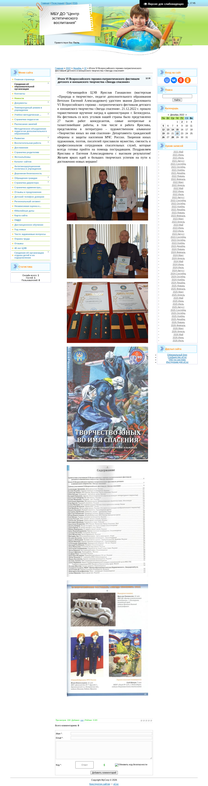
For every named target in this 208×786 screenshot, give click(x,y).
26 (163, 137)
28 (172, 137)
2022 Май (178, 188)
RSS (75, 3)
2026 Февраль (178, 325)
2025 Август (178, 307)
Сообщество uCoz (177, 357)
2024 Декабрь (178, 282)
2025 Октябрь (178, 313)
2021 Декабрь (178, 173)
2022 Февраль (178, 179)
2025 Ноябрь (178, 316)
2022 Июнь (178, 191)
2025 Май (178, 298)
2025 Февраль (178, 289)
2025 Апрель (178, 295)
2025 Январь (178, 285)
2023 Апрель (178, 222)
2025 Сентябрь (178, 310)
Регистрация (57, 3)
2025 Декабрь (178, 319)
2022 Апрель (178, 185)
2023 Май (178, 225)
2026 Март (178, 328)
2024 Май (178, 261)
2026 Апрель (178, 331)
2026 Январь (178, 322)
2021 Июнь (178, 155)
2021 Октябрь (178, 167)
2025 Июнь (178, 301)
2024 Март (178, 255)
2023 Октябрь (178, 240)
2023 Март (178, 218)
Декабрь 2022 (177, 115)
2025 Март (178, 292)
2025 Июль (178, 304)
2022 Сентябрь (178, 200)
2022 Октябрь (178, 203)
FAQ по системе (177, 359)
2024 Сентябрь (178, 273)
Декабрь (77, 68)
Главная (45, 3)
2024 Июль (178, 267)
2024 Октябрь (178, 276)
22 (85, 68)
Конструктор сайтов (99, 784)
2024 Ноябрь (178, 279)
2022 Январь (178, 176)
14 (172, 129)
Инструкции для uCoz (177, 362)
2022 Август (178, 197)
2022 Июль (178, 194)
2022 (68, 68)
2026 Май (178, 334)
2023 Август (178, 234)
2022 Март (178, 182)
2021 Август (178, 161)
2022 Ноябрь (178, 206)
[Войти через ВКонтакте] (174, 80)
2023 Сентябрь (178, 237)
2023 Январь (178, 212)
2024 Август (178, 270)
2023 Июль (178, 231)
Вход (68, 3)
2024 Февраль (178, 252)
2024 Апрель (178, 258)
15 (177, 129)
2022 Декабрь (178, 209)
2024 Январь (178, 249)
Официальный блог (177, 355)
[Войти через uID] (167, 80)
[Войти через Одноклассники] (188, 80)
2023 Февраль (178, 215)
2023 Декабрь (178, 246)
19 (163, 133)
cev (81, 720)
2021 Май (178, 151)
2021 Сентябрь (178, 164)
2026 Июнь (178, 337)
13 (168, 129)
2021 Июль (178, 158)
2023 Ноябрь (178, 243)
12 (163, 129)
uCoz (116, 784)
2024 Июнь (178, 264)
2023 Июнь (178, 228)
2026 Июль (178, 340)
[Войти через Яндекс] (181, 80)
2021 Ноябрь (178, 170)
